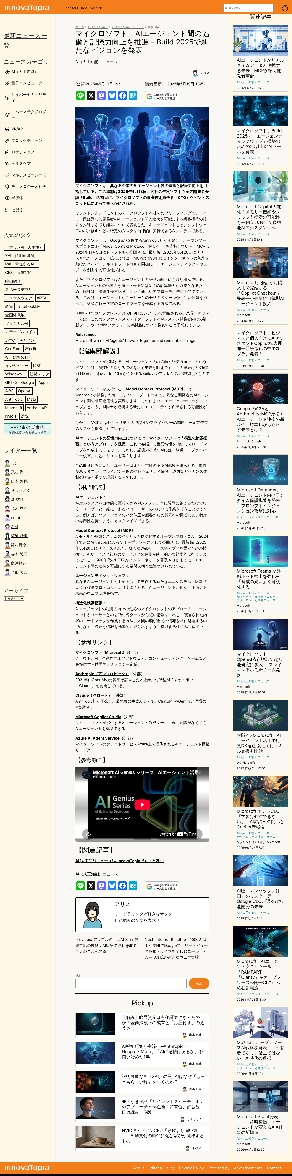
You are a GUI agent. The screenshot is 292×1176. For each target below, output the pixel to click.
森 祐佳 (17, 499)
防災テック (39, 374)
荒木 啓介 (19, 508)
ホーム (79, 27)
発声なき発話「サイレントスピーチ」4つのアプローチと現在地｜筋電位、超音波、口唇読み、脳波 (163, 1107)
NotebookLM (29, 306)
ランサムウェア (18, 298)
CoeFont (13, 348)
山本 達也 (19, 481)
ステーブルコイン (20, 332)
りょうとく (20, 490)
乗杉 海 (17, 472)
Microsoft (13, 407)
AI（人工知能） (98, 27)
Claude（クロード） (93, 695)
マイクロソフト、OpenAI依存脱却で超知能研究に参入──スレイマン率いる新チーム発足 (259, 665)
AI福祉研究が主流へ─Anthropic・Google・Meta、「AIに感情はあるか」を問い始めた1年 (162, 1051)
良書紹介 (25, 272)
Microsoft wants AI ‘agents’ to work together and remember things (135, 340)
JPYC (10, 340)
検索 (78, 975)
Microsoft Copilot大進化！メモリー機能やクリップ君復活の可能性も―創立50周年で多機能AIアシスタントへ (259, 217)
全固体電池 (15, 315)
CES (9, 272)
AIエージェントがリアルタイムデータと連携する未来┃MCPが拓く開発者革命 (260, 67)
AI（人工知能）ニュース (128, 27)
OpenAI (24, 391)
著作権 (30, 348)
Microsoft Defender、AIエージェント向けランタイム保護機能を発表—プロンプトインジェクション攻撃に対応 (260, 500)
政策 (9, 306)
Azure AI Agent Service (97, 738)
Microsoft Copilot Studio (98, 716)
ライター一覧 (20, 450)
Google (27, 382)
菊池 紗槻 (19, 536)
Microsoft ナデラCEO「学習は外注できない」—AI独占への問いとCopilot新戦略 (260, 819)
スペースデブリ (18, 289)
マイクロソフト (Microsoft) (100, 652)
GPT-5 (11, 382)
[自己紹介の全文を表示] (158, 920)
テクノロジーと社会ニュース (256, 600)
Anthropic (14, 399)
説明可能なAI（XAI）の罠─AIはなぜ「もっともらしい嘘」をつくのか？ (163, 1079)
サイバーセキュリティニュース (257, 517)
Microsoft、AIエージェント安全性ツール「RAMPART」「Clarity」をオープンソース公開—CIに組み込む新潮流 (259, 974)
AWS (9, 391)
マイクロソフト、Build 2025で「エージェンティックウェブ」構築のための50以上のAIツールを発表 (259, 141)
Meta (31, 399)
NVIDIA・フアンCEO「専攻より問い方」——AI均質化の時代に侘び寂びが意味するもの (163, 1136)
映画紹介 (13, 281)
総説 (25, 416)
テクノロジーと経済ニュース (256, 1068)
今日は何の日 (17, 357)
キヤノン (27, 340)
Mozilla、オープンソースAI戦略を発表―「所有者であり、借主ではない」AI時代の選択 (260, 1050)
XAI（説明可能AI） (21, 256)
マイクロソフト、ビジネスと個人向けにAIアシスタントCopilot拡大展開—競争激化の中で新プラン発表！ (260, 343)
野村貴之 (18, 545)
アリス (205, 73)
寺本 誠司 (19, 554)
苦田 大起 (19, 572)
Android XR (37, 407)
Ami (14, 526)
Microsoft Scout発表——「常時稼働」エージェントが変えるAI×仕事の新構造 (260, 1124)
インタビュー (17, 365)
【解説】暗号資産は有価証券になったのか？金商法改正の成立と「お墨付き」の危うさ (163, 1023)
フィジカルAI (16, 323)
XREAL (43, 298)
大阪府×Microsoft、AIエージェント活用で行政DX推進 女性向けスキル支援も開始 (260, 743)
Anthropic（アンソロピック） (102, 674)
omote (17, 517)
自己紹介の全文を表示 (135, 920)
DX (239, 762)
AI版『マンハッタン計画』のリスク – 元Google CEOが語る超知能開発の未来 (260, 898)
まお (15, 463)
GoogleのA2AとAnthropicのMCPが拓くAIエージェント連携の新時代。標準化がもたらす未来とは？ (260, 419)
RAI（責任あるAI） (21, 264)
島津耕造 (18, 563)
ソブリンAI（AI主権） (24, 247)
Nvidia (10, 416)
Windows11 (15, 374)
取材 (37, 365)
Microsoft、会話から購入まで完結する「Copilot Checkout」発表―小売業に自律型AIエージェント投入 (260, 293)
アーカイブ (16, 590)
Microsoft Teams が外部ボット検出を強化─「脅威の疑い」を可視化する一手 (259, 579)
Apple (43, 382)
